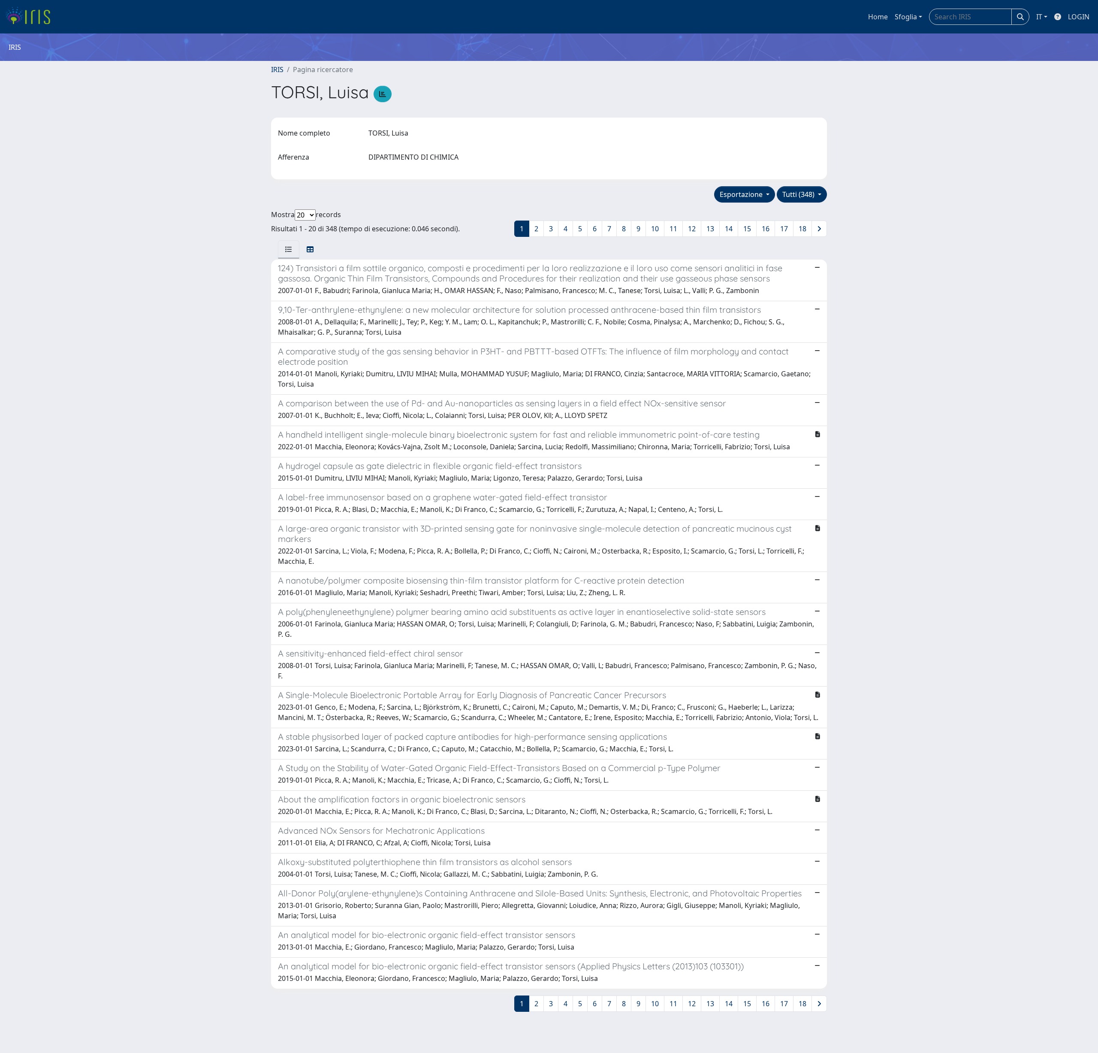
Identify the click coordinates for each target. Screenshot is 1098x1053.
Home (878, 16)
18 (802, 228)
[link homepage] (31, 16)
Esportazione (742, 194)
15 (747, 228)
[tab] (288, 249)
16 (765, 228)
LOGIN (1078, 16)
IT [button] (1039, 16)
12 (692, 228)
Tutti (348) (799, 194)
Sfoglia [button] (906, 16)
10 (655, 228)
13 (710, 228)
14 (729, 228)
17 (784, 228)
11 (673, 228)
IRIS (277, 69)
